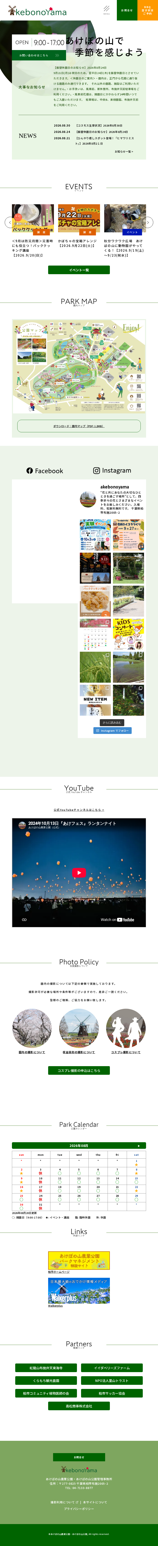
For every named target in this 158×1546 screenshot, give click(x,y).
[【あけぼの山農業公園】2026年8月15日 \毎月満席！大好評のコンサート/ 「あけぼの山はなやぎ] (128, 634)
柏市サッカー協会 (112, 1393)
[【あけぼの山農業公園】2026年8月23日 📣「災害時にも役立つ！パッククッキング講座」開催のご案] (95, 601)
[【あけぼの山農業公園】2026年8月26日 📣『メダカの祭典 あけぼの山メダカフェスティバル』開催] (95, 568)
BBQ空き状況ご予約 (148, 10)
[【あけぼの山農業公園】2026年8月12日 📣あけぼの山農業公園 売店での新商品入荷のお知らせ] (95, 700)
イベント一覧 (79, 269)
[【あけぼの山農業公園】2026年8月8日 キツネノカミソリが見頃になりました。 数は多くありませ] (128, 700)
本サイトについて (95, 1502)
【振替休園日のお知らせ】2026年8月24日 (101, 132)
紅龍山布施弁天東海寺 (46, 1367)
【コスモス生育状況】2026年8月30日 (99, 125)
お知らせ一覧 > (124, 151)
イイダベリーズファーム (112, 1367)
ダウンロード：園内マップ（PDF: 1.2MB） (79, 426)
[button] (10, 222)
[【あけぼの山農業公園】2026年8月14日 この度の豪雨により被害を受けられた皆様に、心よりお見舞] (128, 667)
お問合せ (127, 10)
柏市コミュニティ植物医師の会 (46, 1393)
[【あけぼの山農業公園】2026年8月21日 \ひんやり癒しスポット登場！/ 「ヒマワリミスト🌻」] (128, 601)
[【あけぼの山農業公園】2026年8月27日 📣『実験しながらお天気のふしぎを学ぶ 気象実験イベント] (95, 534)
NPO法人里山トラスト (112, 1380)
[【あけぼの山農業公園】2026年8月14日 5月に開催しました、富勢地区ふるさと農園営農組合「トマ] (95, 667)
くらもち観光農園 (46, 1380)
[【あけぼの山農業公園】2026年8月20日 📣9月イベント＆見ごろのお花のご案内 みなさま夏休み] (95, 634)
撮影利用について (63, 1502)
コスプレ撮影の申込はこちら (79, 1070)
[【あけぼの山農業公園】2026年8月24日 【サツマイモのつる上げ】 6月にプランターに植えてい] (128, 568)
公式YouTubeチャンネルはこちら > (79, 810)
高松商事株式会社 (79, 1405)
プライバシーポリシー (79, 1508)
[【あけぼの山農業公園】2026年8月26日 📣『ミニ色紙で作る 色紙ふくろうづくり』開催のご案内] (128, 534)
